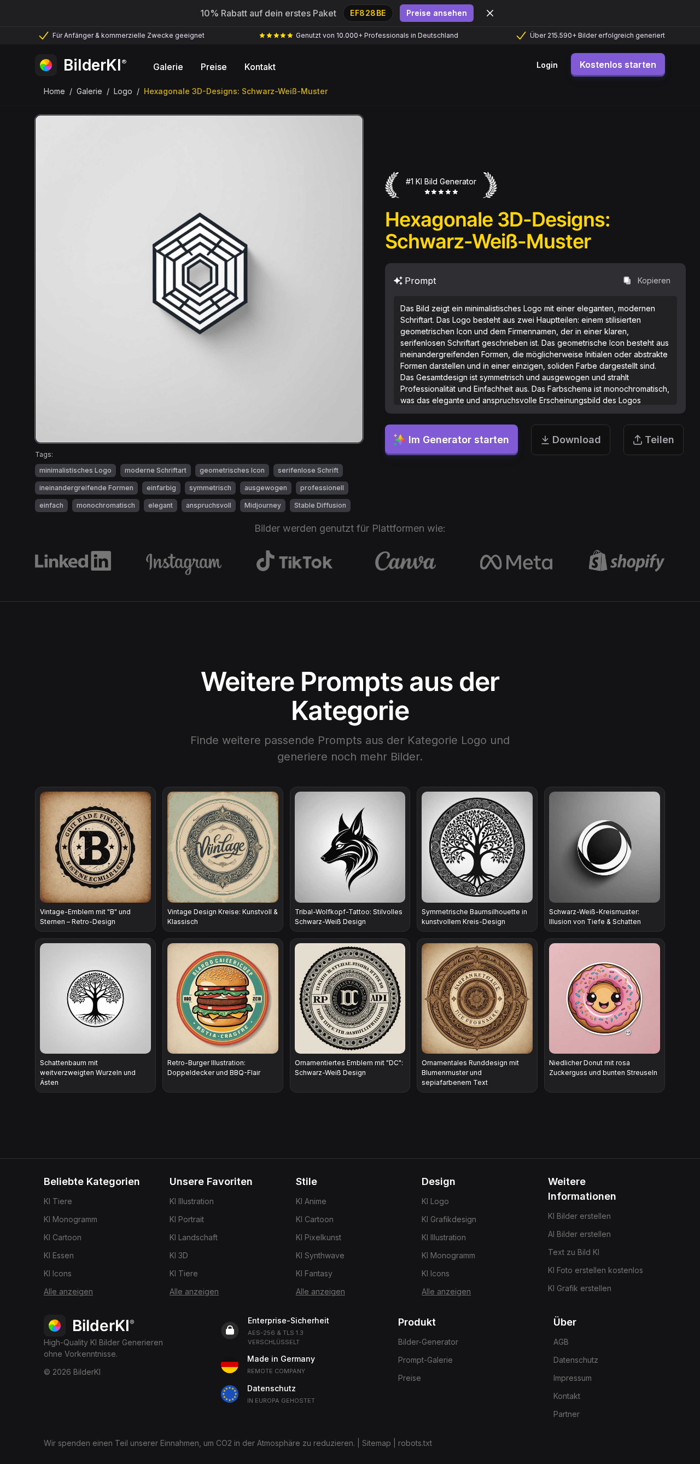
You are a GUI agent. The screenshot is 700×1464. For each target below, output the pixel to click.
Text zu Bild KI (573, 1252)
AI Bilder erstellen (579, 1234)
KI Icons (58, 1273)
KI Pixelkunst (318, 1237)
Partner (566, 1414)
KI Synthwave (320, 1255)
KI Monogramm (70, 1219)
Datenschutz (575, 1359)
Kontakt (566, 1396)
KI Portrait (187, 1219)
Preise (409, 1377)
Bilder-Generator (428, 1341)
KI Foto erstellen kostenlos (595, 1270)
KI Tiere (58, 1201)
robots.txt (415, 1443)
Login (547, 64)
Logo (123, 91)
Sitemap (376, 1443)
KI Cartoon (62, 1237)
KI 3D (179, 1255)
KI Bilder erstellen (579, 1216)
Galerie (89, 91)
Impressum (572, 1377)
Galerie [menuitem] (168, 66)
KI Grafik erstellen (579, 1288)
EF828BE (368, 13)
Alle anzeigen (68, 1291)
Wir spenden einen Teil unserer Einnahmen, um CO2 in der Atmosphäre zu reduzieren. (199, 1443)
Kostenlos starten (618, 64)
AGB (561, 1341)
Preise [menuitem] (214, 66)
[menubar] (214, 65)
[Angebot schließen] (490, 13)
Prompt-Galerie (425, 1359)
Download (576, 439)
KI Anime (311, 1201)
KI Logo (435, 1201)
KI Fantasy (314, 1273)
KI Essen (59, 1255)
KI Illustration (192, 1201)
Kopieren (654, 280)
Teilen (659, 439)
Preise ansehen (436, 13)
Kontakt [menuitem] (260, 66)
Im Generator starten (459, 439)
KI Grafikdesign (449, 1219)
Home (54, 91)
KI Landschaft (194, 1237)
